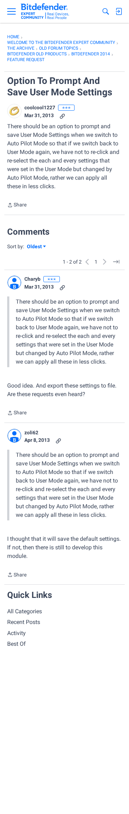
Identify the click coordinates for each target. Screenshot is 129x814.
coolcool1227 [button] (39, 107)
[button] (14, 111)
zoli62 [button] (31, 432)
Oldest (35, 247)
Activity (16, 633)
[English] (45, 11)
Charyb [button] (32, 279)
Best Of (16, 643)
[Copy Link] (62, 115)
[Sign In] (118, 11)
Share (17, 205)
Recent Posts (23, 622)
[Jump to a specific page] (116, 262)
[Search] (105, 11)
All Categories (24, 611)
